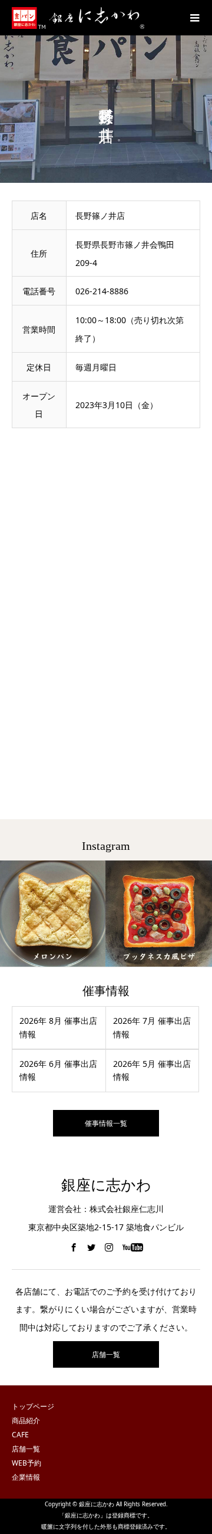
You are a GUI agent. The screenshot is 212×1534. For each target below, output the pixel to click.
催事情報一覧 (106, 1123)
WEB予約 (26, 1463)
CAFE (20, 1435)
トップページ (33, 1406)
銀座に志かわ (106, 1185)
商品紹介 (26, 1420)
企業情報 (26, 1477)
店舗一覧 (106, 1354)
